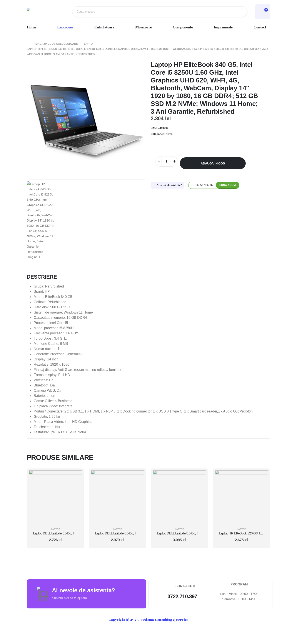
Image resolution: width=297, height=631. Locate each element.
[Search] (240, 12)
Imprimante (223, 27)
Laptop (168, 134)
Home (31, 27)
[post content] (55, 497)
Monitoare (143, 27)
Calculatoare (104, 27)
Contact (260, 27)
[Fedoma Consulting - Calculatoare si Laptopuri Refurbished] (41, 12)
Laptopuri (65, 27)
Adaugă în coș (213, 163)
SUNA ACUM (227, 185)
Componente (183, 27)
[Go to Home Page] (28, 43)
